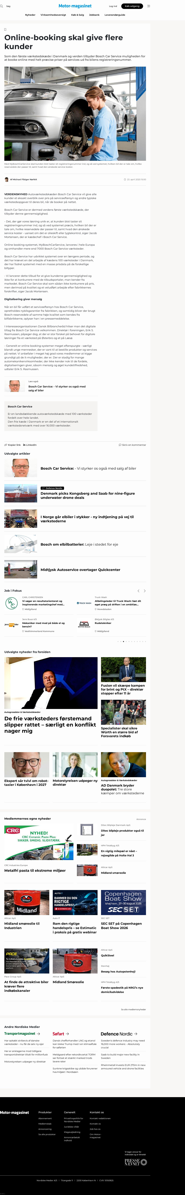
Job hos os (95, 1129)
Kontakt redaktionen (100, 1118)
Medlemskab (44, 1123)
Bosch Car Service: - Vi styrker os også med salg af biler (57, 388)
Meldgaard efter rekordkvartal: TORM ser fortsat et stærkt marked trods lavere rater (74, 1058)
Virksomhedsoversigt (53, 15)
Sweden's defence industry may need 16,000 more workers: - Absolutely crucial (123, 1044)
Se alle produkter (47, 1134)
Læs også (33, 381)
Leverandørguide (115, 15)
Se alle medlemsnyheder (133, 1009)
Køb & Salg (77, 15)
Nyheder (30, 15)
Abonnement (45, 1118)
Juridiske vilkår (71, 1126)
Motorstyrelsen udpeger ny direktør (25, 1061)
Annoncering (45, 1129)
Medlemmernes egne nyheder (27, 818)
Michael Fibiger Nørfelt (25, 179)
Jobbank (94, 15)
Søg (8, 6)
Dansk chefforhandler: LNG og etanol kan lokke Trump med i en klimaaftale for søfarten (75, 1044)
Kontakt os (95, 1123)
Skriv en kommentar (134, 445)
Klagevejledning (72, 1132)
